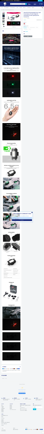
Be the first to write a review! (22, 393)
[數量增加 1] (29, 33)
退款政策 (11, 406)
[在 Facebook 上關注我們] (13, 429)
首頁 (1, 405)
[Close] (32, 212)
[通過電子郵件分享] (41, 19)
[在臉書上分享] (37, 19)
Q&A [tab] (6, 378)
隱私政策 (11, 407)
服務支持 (24, 7)
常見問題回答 (29, 7)
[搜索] (26, 4)
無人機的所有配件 (12, 7)
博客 (17, 7)
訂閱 (34, 409)
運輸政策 (11, 405)
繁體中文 (3, 428)
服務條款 (11, 408)
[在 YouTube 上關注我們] (17, 429)
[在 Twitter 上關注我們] (14, 429)
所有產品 (2, 406)
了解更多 (2, 407)
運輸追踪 (2, 409)
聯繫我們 (33, 7)
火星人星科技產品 (6, 7)
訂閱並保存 (40, 0)
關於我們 (21, 7)
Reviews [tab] (3, 378)
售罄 (27, 36)
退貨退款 (2, 411)
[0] (42, 7)
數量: (24, 33)
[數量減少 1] (26, 33)
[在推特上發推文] (39, 19)
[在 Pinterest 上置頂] (38, 19)
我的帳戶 (35, 4)
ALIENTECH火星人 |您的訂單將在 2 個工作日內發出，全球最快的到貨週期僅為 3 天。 (11, 0)
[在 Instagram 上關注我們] (16, 429)
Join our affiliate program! (13, 409)
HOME (2, 7)
